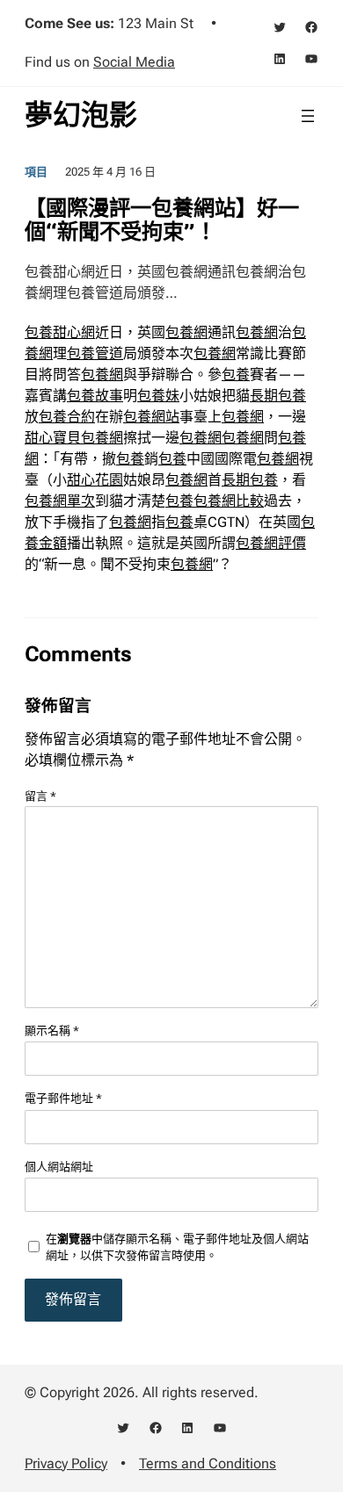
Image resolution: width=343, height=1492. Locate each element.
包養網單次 (60, 501)
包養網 (186, 332)
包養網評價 (271, 543)
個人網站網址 (59, 1166)
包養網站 (151, 416)
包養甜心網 (60, 332)
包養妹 (158, 395)
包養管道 (95, 353)
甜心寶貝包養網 (74, 437)
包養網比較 (228, 501)
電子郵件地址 (63, 1098)
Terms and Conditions (207, 1463)
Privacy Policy (66, 1463)
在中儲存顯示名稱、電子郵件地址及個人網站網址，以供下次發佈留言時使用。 (177, 1247)
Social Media (134, 62)
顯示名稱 (52, 1030)
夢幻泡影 (81, 115)
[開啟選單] (307, 115)
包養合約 (67, 416)
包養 (236, 374)
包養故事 (95, 395)
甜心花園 (95, 480)
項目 (36, 171)
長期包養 (278, 395)
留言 (40, 796)
